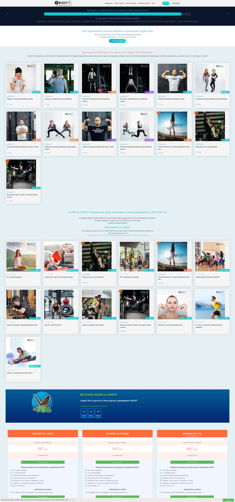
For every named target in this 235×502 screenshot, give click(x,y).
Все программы (131, 3)
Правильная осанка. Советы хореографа (206, 147)
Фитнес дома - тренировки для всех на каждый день (58, 99)
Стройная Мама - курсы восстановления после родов (59, 277)
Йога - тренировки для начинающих (129, 277)
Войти (166, 3)
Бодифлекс (109, 3)
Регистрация (175, 3)
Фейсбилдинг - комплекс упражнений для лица (170, 325)
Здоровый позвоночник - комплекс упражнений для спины (22, 325)
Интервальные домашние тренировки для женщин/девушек (211, 99)
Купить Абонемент (43, 462)
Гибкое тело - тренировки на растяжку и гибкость (20, 373)
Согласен (228, 500)
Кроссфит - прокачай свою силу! (53, 325)
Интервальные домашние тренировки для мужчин (171, 99)
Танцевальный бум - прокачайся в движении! (207, 277)
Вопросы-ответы (144, 3)
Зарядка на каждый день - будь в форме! (93, 325)
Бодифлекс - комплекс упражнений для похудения (20, 99)
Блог (153, 3)
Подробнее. (72, 500)
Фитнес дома (119, 3)
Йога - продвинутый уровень (14, 277)
